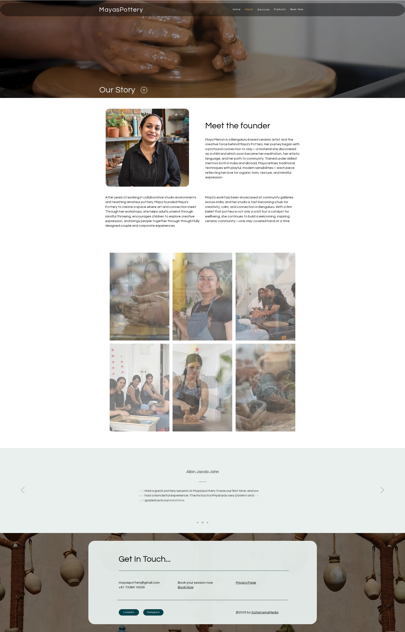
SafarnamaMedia (264, 612)
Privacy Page (246, 582)
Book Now (185, 587)
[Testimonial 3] (207, 523)
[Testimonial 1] (197, 522)
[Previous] (22, 490)
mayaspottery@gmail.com (139, 582)
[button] (263, 9)
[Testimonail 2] (202, 522)
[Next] (382, 490)
